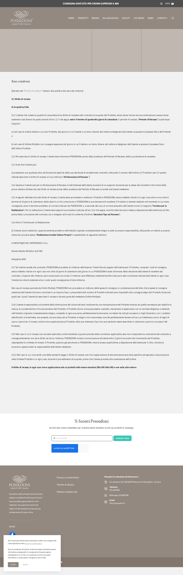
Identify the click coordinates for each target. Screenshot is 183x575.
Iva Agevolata (110, 18)
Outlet (126, 18)
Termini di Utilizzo (65, 484)
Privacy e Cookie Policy (68, 477)
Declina (25, 564)
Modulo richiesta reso (67, 492)
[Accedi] (161, 4)
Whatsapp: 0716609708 (118, 495)
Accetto (13, 564)
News (151, 18)
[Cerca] (173, 18)
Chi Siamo (139, 18)
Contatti (162, 18)
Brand (95, 18)
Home (71, 18)
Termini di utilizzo (32, 91)
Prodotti (83, 18)
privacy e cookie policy (33, 543)
